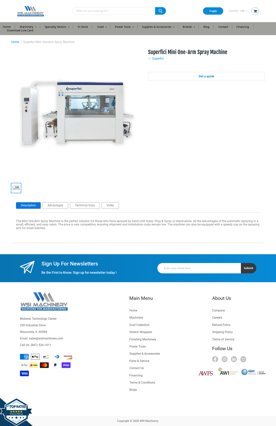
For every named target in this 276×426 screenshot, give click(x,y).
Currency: (233, 11)
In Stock (83, 26)
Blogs (133, 389)
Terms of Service (223, 339)
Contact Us (136, 368)
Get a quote (206, 76)
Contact (223, 26)
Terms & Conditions (142, 382)
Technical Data (85, 205)
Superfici (158, 58)
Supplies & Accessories (157, 26)
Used (100, 26)
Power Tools (123, 26)
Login (213, 10)
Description (28, 205)
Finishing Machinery (142, 339)
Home (7, 26)
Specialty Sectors (56, 26)
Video (110, 205)
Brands (188, 26)
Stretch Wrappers (140, 332)
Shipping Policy (222, 332)
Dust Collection (139, 325)
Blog (206, 26)
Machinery (27, 26)
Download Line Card (20, 30)
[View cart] (255, 11)
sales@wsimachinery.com (46, 338)
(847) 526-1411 (41, 345)
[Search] (160, 11)
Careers (217, 317)
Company (218, 310)
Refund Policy (221, 325)
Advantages (55, 205)
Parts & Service (139, 361)
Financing (242, 26)
